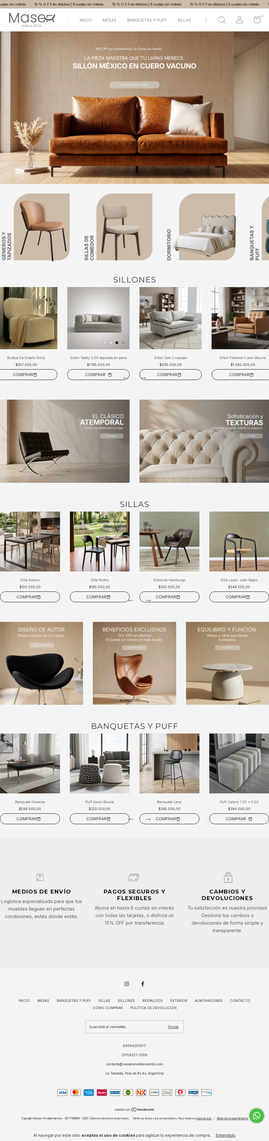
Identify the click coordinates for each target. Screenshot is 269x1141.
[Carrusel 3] (227, 663)
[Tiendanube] (134, 1110)
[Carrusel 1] (134, 107)
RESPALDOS (152, 1001)
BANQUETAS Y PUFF (147, 20)
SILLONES (126, 1001)
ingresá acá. (204, 1118)
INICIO (86, 20)
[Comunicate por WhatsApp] (256, 1115)
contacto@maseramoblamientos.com (134, 1064)
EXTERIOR (178, 1001)
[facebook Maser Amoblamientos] (142, 984)
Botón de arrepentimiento (232, 1118)
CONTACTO (240, 1001)
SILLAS (184, 20)
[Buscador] (222, 21)
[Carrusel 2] (204, 441)
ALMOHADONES (208, 1001)
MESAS (109, 20)
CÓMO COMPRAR (108, 1008)
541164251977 (134, 1046)
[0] (254, 21)
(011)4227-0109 (134, 1055)
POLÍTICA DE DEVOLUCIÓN (153, 1008)
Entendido (226, 1135)
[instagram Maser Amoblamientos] (126, 984)
